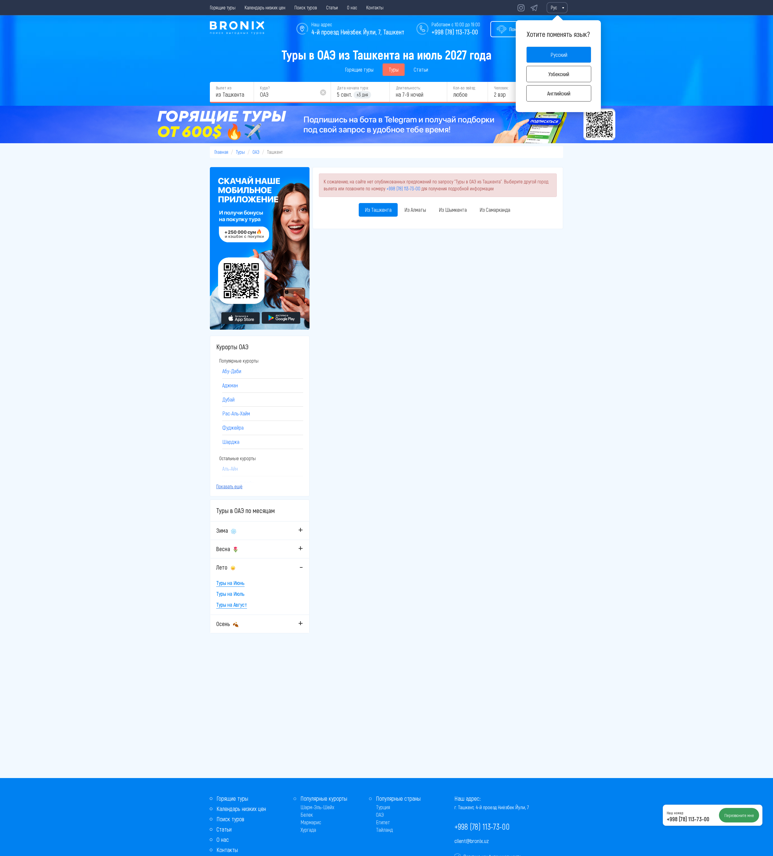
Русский (558, 54)
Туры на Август (231, 604)
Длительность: (408, 87)
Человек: (501, 87)
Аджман (230, 385)
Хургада (308, 829)
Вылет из (223, 87)
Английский (558, 93)
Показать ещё (229, 486)
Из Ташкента (378, 209)
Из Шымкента (453, 209)
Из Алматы (415, 209)
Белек (306, 814)
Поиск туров (305, 7)
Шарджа (230, 441)
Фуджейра (233, 427)
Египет (383, 822)
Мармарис (310, 822)
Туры (394, 69)
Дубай (228, 399)
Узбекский (558, 74)
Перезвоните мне (739, 815)
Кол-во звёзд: (464, 87)
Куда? (265, 87)
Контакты (374, 7)
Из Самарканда (495, 209)
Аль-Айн (230, 468)
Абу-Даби (231, 371)
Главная (221, 152)
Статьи (332, 7)
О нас (352, 7)
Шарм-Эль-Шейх (317, 807)
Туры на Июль (230, 593)
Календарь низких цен (265, 7)
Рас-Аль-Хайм (236, 413)
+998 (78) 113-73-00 (454, 32)
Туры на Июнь (230, 583)
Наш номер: (675, 813)
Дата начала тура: (353, 87)
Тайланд (384, 829)
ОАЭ (255, 152)
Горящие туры (223, 7)
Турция (383, 807)
